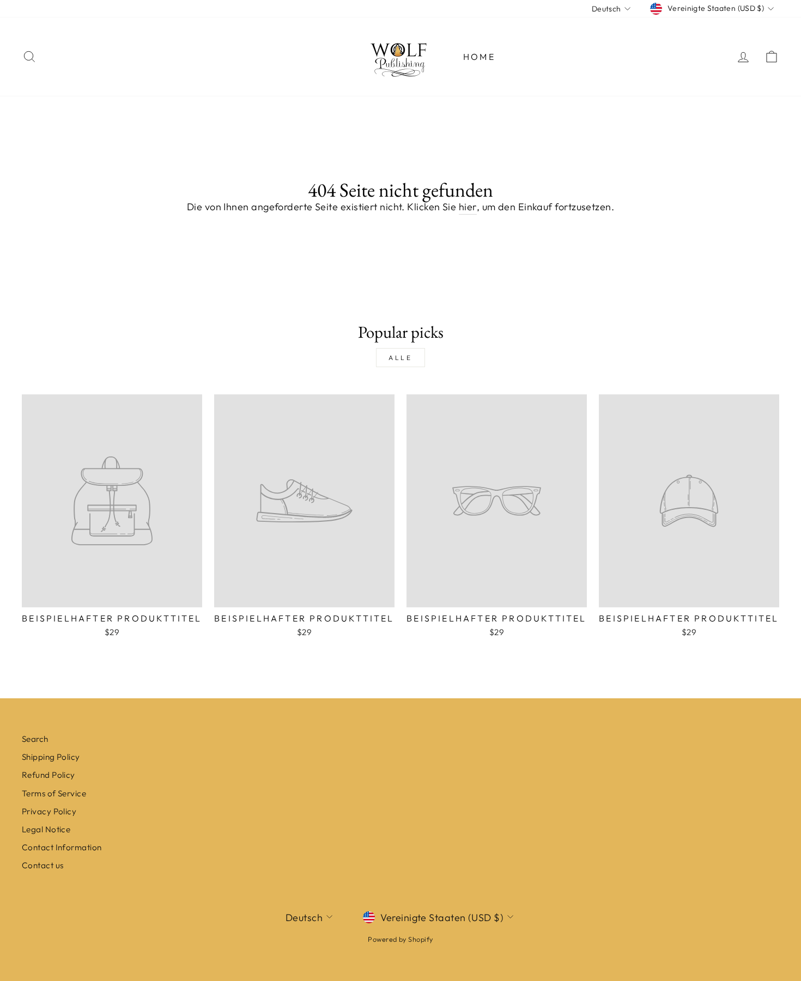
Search (35, 739)
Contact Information (62, 847)
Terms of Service (54, 793)
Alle (400, 358)
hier (468, 206)
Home (479, 56)
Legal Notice (46, 829)
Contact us (43, 865)
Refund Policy (48, 775)
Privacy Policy (49, 811)
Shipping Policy (51, 757)
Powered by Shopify (400, 939)
